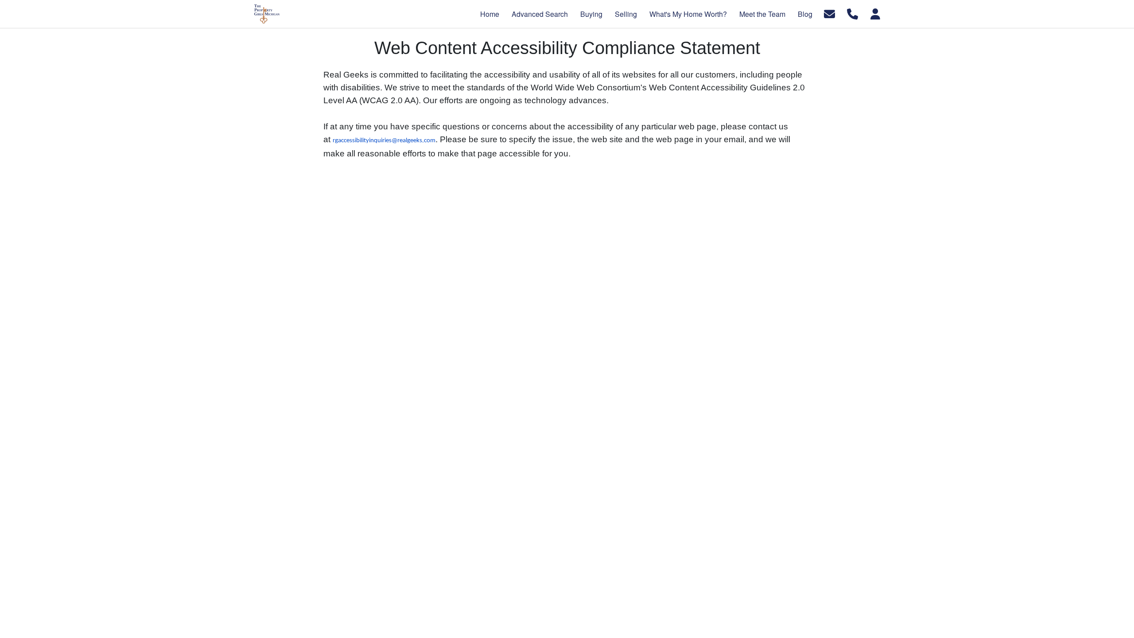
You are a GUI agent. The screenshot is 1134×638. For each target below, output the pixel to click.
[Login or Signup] (875, 13)
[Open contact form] (829, 13)
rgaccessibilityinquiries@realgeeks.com (384, 140)
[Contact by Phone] (852, 13)
